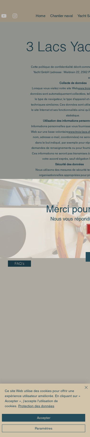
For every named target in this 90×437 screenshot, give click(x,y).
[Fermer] (83, 390)
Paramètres (43, 428)
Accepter (43, 418)
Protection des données (36, 406)
